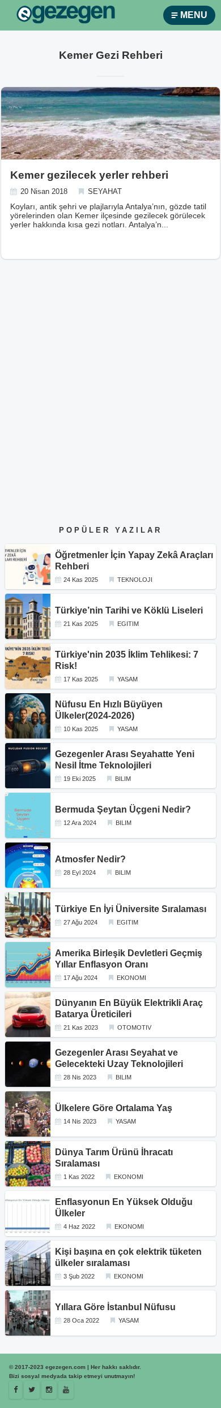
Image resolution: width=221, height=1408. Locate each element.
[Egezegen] (32, 1390)
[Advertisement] (110, 402)
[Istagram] (49, 1390)
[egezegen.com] (65, 15)
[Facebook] (15, 1390)
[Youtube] (66, 1390)
